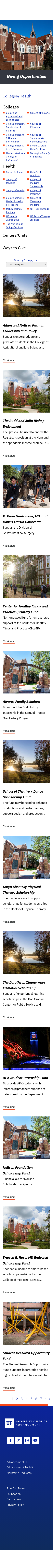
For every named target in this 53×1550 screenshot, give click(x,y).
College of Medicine (11, 181)
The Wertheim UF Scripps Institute (15, 225)
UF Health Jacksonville (12, 218)
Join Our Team (16, 1488)
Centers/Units (15, 235)
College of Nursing (15, 190)
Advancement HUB (18, 1462)
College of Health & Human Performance (15, 138)
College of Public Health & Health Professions (15, 201)
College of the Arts (40, 112)
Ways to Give (14, 247)
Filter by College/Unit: (26, 260)
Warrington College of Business (40, 155)
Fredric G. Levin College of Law (38, 147)
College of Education (35, 125)
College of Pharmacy (35, 192)
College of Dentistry (35, 174)
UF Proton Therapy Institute (40, 218)
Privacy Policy (15, 1505)
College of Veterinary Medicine (35, 201)
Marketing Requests (19, 1473)
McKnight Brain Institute (14, 210)
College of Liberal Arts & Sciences (15, 147)
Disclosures (14, 1499)
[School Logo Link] (25, 1423)
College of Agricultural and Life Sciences (14, 116)
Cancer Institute (14, 172)
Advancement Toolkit (20, 1467)
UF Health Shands (39, 208)
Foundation (14, 1494)
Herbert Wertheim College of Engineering (15, 156)
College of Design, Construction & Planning (15, 127)
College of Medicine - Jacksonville (36, 183)
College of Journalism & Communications (38, 138)
